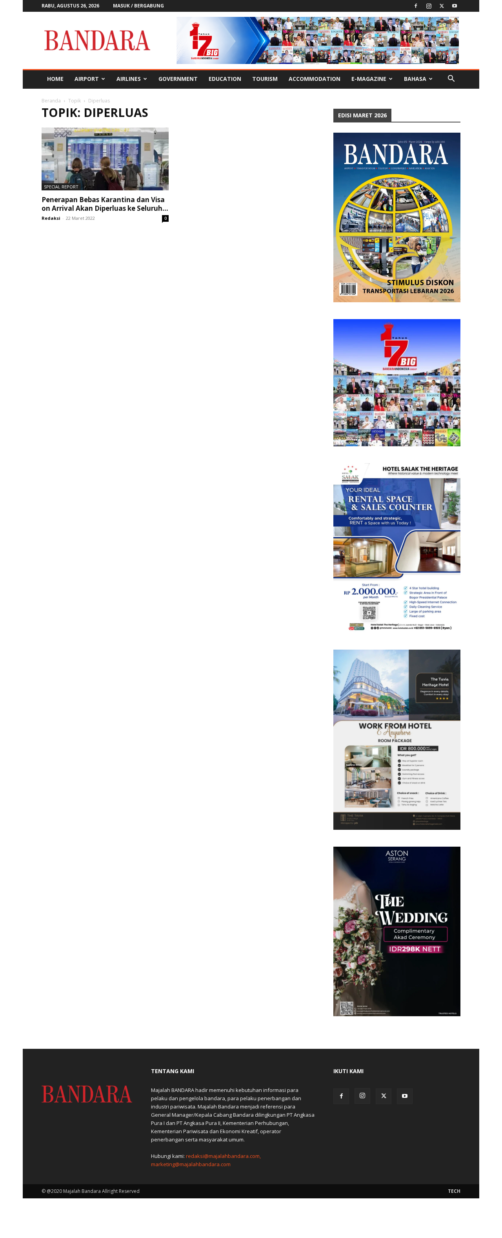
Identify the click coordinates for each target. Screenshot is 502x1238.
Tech (454, 1191)
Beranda (51, 100)
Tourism (265, 78)
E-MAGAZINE (368, 78)
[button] (451, 79)
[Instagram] (429, 6)
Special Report (61, 187)
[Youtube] (454, 6)
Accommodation (314, 78)
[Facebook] (416, 6)
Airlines (128, 78)
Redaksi (51, 218)
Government (178, 78)
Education (225, 78)
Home (55, 78)
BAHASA (415, 78)
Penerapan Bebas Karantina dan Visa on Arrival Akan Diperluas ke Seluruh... (105, 204)
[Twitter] (441, 6)
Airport (87, 78)
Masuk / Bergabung (138, 5)
